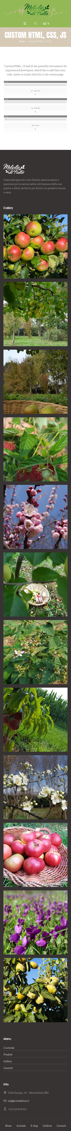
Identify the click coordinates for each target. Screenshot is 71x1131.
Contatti (8, 1068)
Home (22, 41)
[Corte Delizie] (35, 10)
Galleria (47, 1126)
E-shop (34, 1126)
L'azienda (8, 1048)
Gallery (7, 1061)
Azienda (21, 1126)
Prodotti (7, 1054)
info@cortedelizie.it (18, 1101)
